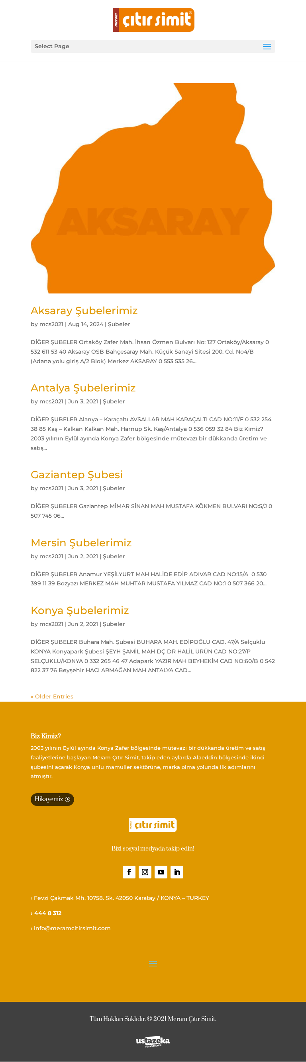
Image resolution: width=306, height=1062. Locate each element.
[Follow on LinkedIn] (177, 872)
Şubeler (119, 324)
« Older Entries (52, 696)
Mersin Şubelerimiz (81, 542)
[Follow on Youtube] (161, 872)
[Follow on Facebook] (129, 872)
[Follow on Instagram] (145, 872)
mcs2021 (51, 324)
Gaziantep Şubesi (77, 474)
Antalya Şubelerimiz (83, 387)
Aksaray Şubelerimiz (84, 310)
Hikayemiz (49, 799)
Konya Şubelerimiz (80, 610)
